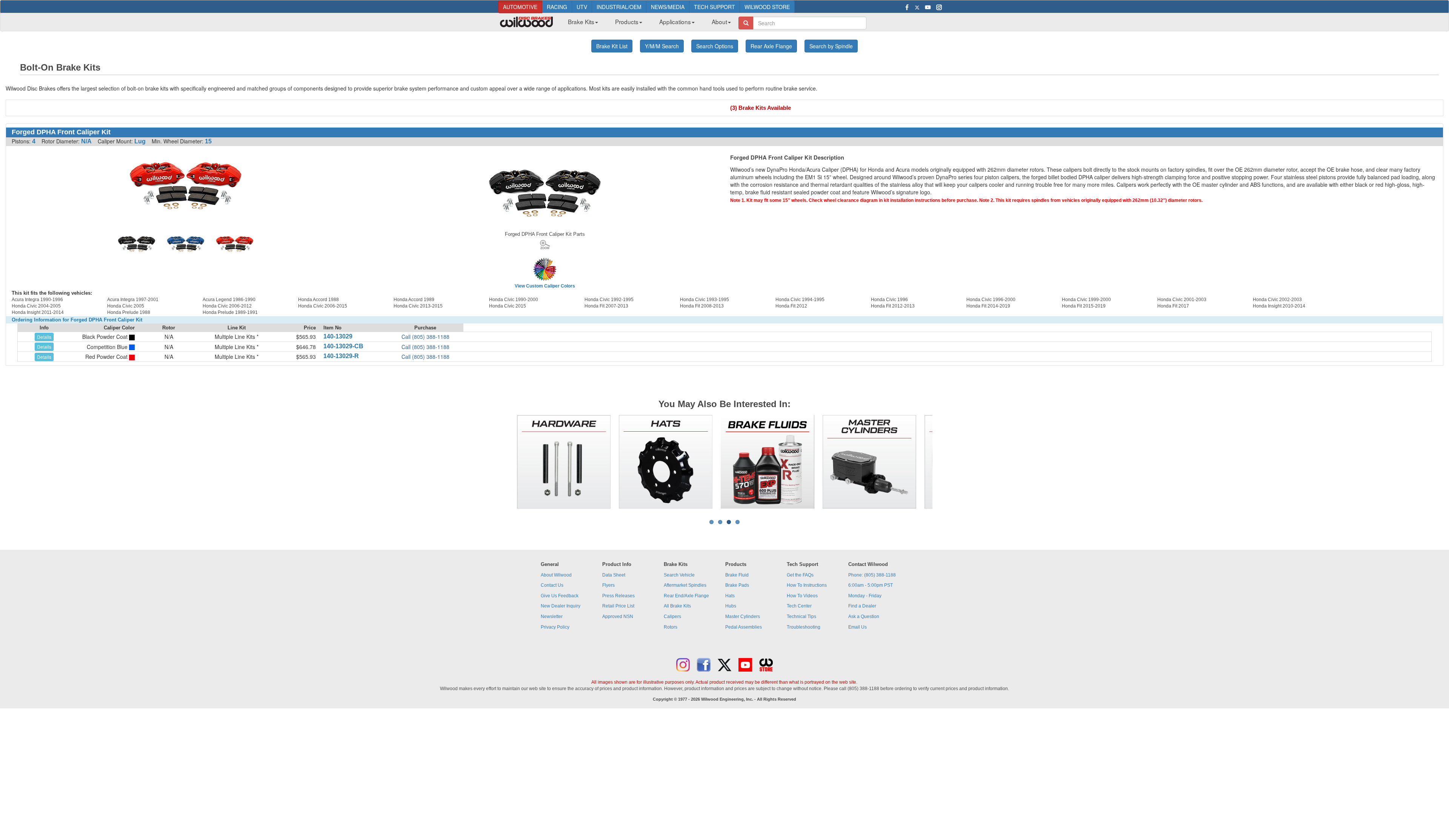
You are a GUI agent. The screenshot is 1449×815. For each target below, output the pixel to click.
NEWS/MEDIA (668, 7)
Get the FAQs (800, 575)
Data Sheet (613, 575)
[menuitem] (580, 24)
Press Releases (618, 595)
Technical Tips (801, 616)
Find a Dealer (862, 606)
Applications (675, 21)
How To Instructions (807, 585)
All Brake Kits (677, 606)
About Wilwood (556, 575)
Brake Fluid (737, 575)
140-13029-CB (343, 346)
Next (943, 461)
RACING (557, 7)
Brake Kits (581, 21)
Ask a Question (863, 616)
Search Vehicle (679, 575)
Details (44, 337)
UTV (582, 7)
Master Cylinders (742, 616)
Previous (505, 461)
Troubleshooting (803, 627)
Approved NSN (617, 616)
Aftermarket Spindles (685, 585)
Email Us (857, 627)
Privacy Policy (555, 627)
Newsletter (552, 616)
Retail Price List (618, 606)
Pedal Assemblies (743, 627)
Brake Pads (737, 585)
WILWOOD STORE (767, 7)
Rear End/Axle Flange (686, 595)
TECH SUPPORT (714, 7)
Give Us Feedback (559, 595)
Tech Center (799, 606)
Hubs (730, 606)
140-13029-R (341, 356)
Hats (730, 595)
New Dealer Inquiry (560, 606)
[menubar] (647, 24)
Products (626, 21)
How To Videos (802, 595)
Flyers (608, 585)
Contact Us (552, 585)
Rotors (670, 627)
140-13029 (337, 336)
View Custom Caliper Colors (545, 286)
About (719, 21)
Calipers (672, 616)
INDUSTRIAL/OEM (619, 7)
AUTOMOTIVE (520, 7)
